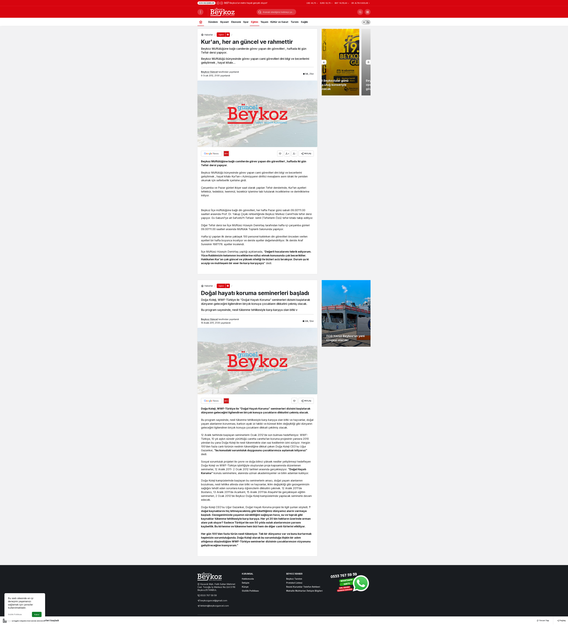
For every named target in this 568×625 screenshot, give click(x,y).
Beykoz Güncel (209, 71)
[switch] (366, 22)
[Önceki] (218, 3)
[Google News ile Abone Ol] (211, 153)
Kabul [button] (36, 614)
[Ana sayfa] (200, 21)
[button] (368, 12)
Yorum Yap (544, 620)
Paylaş (562, 620)
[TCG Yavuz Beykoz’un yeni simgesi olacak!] (346, 313)
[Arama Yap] (360, 12)
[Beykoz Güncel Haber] (222, 11)
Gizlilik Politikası (15, 614)
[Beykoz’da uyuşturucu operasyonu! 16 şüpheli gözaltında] (346, 62)
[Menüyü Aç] (200, 12)
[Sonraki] (221, 3)
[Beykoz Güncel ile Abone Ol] (226, 153)
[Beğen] (280, 154)
